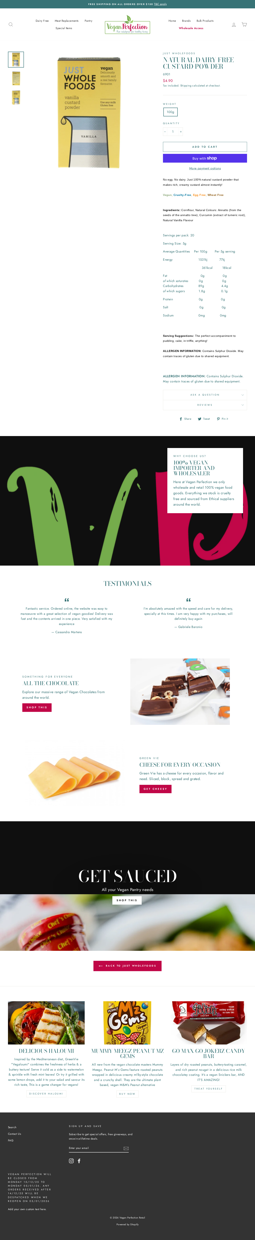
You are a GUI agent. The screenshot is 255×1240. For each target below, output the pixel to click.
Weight (170, 104)
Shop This (36, 707)
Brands (186, 21)
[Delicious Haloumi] (46, 1022)
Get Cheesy (155, 789)
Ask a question (205, 395)
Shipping (185, 85)
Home (172, 21)
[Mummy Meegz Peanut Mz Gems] (127, 1022)
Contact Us (14, 1134)
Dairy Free (42, 21)
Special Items (64, 28)
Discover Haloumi (46, 1094)
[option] (127, 4)
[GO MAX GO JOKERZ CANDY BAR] (208, 1022)
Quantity (171, 123)
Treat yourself (208, 1089)
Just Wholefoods (179, 53)
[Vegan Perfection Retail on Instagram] (71, 1160)
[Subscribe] (126, 1148)
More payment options (205, 168)
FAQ (10, 1140)
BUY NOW (127, 1094)
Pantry (88, 21)
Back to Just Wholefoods (130, 966)
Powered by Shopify (127, 1224)
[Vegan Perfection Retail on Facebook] (79, 1160)
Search (12, 1127)
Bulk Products (205, 21)
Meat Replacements (67, 21)
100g (170, 112)
